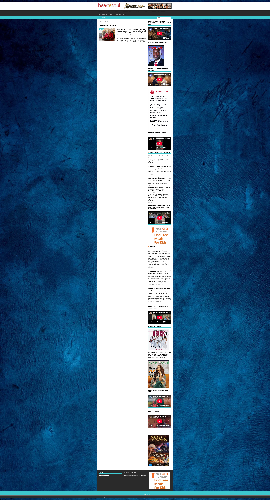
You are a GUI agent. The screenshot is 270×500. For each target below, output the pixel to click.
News (146, 12)
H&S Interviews (103, 14)
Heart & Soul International (160, 12)
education (138, 12)
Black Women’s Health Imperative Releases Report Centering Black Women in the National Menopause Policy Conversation (159, 189)
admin (128, 34)
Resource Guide (120, 14)
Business (108, 12)
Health (100, 12)
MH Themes (121, 497)
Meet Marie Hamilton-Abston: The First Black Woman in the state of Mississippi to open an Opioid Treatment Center (131, 31)
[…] (118, 43)
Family (117, 12)
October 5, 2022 (121, 34)
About (111, 14)
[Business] (107, 34)
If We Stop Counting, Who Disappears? (158, 155)
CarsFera (152, 246)
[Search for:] (164, 17)
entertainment (127, 12)
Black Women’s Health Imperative (160, 152)
